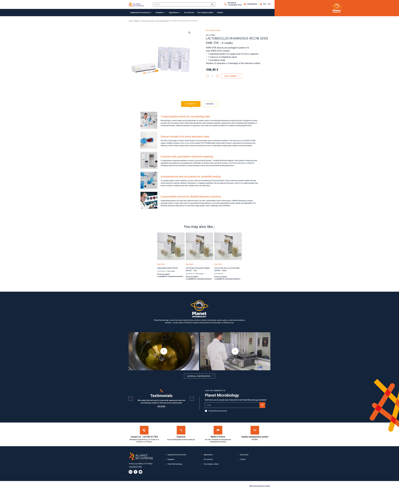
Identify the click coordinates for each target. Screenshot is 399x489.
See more (161, 406)
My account (244, 455)
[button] (189, 32)
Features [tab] (210, 104)
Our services (189, 13)
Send (262, 405)
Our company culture (205, 13)
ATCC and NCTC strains (148, 21)
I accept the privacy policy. (217, 411)
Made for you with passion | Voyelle (259, 486)
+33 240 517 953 (135, 467)
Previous (131, 398)
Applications (173, 13)
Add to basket (230, 76)
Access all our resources (198, 376)
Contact (220, 13)
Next (192, 398)
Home (130, 21)
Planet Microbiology (174, 464)
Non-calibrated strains (162, 21)
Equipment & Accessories (140, 13)
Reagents (159, 13)
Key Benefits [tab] (190, 104)
